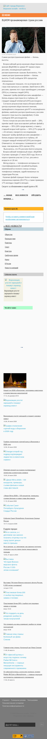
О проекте (6, 700)
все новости (21, 195)
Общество (8, 234)
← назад (8, 195)
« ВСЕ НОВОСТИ (13, 226)
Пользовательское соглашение (13, 703)
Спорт (7, 247)
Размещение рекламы (18, 700)
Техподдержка (32, 700)
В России (8, 263)
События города (11, 274)
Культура (8, 251)
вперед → (8, 199)
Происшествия (10, 238)
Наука (7, 259)
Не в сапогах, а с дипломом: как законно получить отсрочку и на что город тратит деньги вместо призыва (22, 549)
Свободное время (11, 255)
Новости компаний (11, 267)
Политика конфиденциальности (13, 706)
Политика (8, 242)
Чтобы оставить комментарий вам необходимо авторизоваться (19, 218)
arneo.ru (30, 715)
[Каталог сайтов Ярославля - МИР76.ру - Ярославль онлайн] (28, 736)
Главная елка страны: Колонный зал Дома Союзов (22, 647)
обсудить (36, 195)
